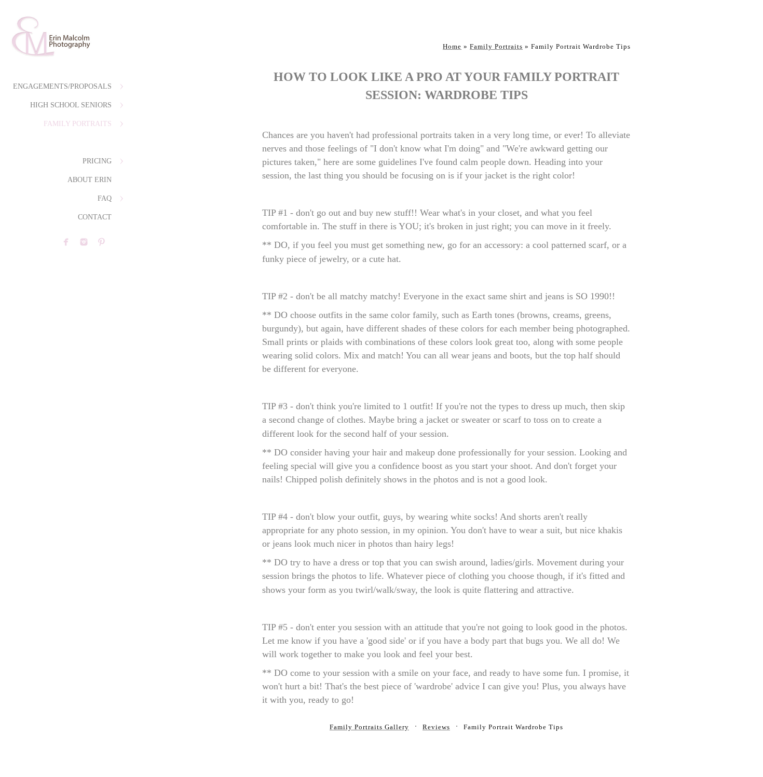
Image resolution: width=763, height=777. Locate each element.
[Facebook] (66, 241)
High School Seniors (71, 105)
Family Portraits (78, 124)
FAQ (105, 198)
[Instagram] (83, 241)
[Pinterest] (101, 241)
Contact (95, 217)
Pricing (97, 161)
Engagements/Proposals (62, 86)
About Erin (89, 180)
